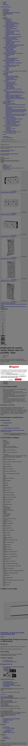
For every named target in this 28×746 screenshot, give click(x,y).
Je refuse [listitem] (10, 379)
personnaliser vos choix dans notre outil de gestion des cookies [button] (13, 377)
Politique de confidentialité (12, 374)
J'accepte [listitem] (18, 379)
